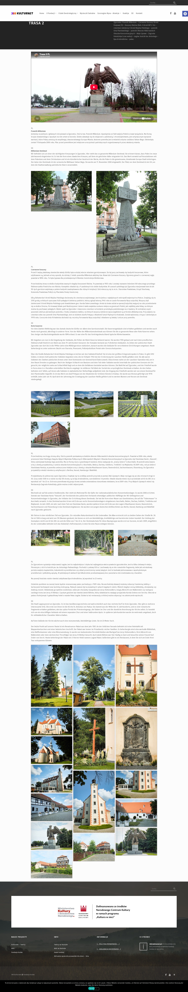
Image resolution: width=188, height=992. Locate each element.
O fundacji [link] (50, 13)
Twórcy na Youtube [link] (61, 945)
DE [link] (132, 13)
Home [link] (41, 13)
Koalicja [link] (126, 13)
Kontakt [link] (139, 13)
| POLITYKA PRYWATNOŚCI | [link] (108, 944)
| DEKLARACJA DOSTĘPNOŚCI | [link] (109, 949)
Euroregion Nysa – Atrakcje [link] (108, 13)
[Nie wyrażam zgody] (96, 989)
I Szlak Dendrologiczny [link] (67, 13)
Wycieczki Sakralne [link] (87, 13)
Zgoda (91, 988)
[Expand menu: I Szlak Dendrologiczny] (77, 13)
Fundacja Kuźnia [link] (16, 952)
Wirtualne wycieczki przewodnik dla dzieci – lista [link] (71, 956)
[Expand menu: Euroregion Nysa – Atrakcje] (120, 13)
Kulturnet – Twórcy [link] (18, 945)
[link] (185, 14)
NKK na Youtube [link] (60, 948)
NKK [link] (12, 948)
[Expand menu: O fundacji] (55, 13)
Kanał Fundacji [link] (59, 952)
